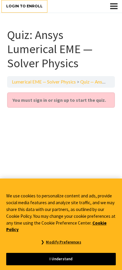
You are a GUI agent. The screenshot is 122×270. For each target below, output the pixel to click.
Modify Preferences (63, 242)
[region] (61, 224)
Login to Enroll (24, 6)
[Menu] (114, 6)
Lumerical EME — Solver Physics (44, 81)
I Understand (61, 258)
